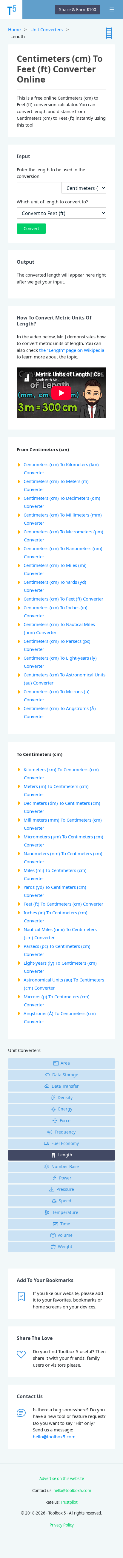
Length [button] (65, 1155)
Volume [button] (65, 1235)
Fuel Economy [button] (65, 1143)
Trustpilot (69, 1502)
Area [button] (65, 1063)
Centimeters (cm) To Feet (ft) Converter (63, 599)
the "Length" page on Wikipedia (71, 350)
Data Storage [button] (65, 1074)
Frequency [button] (65, 1132)
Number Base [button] (65, 1166)
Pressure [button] (65, 1189)
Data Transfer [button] (65, 1086)
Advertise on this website (61, 1478)
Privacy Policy (62, 1525)
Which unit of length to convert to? (52, 202)
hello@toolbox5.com (54, 1437)
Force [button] (65, 1120)
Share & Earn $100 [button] (77, 9)
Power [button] (65, 1178)
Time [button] (65, 1224)
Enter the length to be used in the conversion (51, 172)
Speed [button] (65, 1200)
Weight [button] (65, 1246)
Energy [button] (65, 1109)
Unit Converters (46, 29)
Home (14, 29)
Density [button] (65, 1097)
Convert (31, 228)
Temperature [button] (65, 1212)
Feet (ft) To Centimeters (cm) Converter (63, 904)
